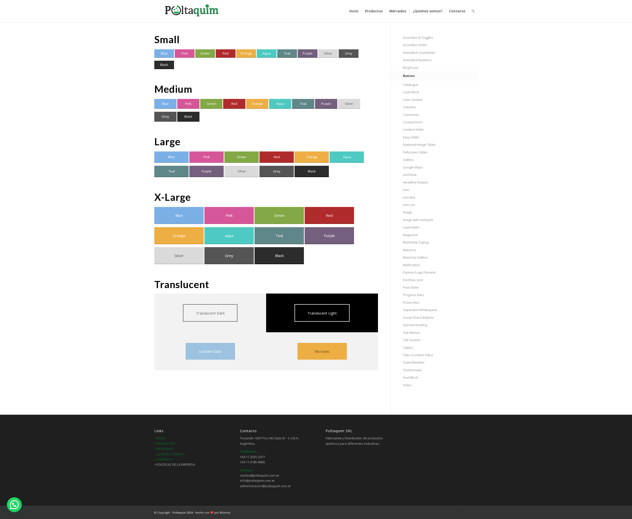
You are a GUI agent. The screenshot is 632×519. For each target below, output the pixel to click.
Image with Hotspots (418, 220)
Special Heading (415, 325)
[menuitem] (354, 11)
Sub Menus (411, 332)
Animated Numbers (417, 60)
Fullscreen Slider (415, 152)
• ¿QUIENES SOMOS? (169, 454)
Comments (411, 114)
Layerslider (411, 227)
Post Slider (411, 287)
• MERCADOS (163, 448)
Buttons (409, 76)
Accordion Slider (415, 45)
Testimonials (412, 370)
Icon (406, 189)
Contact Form (412, 122)
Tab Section (411, 340)
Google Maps (413, 167)
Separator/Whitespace (420, 310)
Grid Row (409, 174)
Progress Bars (413, 295)
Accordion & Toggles (418, 37)
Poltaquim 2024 (183, 512)
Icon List (409, 205)
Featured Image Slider (419, 144)
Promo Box (411, 302)
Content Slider (413, 129)
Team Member (414, 362)
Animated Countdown (419, 52)
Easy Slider (411, 137)
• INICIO (159, 438)
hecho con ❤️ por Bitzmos (212, 512)
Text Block (410, 377)
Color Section (413, 99)
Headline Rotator (415, 182)
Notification (411, 265)
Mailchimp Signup (416, 242)
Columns (409, 107)
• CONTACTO (163, 459)
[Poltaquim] (191, 11)
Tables (408, 347)
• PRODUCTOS (164, 443)
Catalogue (410, 84)
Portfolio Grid (413, 280)
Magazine (410, 235)
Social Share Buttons (418, 317)
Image (407, 212)
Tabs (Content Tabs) (418, 355)
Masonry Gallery (415, 257)
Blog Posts (410, 67)
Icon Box (409, 197)
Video (407, 385)
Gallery (408, 159)
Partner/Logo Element (419, 272)
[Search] (473, 11)
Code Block (411, 92)
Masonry (409, 250)
